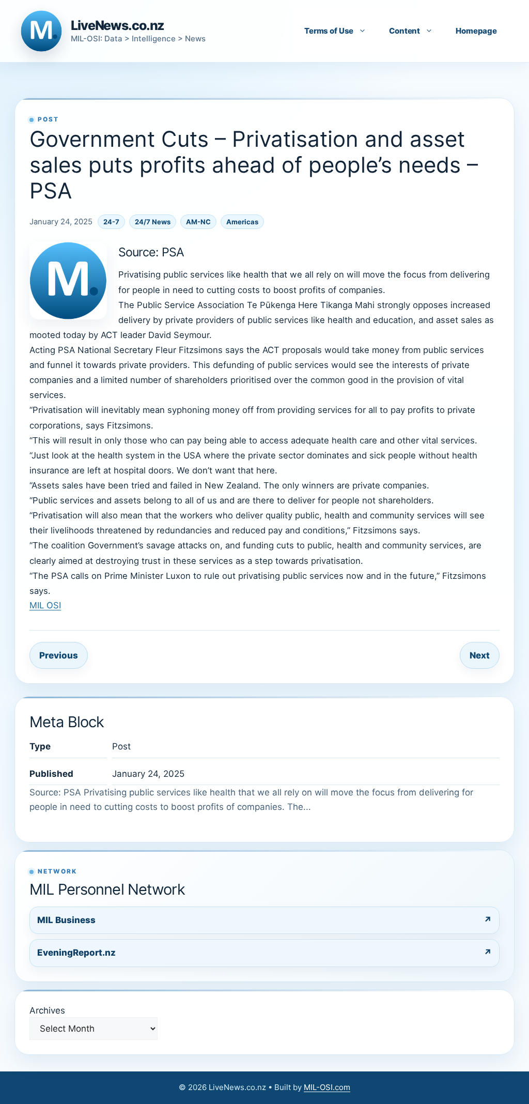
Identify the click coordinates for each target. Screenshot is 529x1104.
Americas (242, 222)
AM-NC (198, 222)
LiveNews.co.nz (117, 25)
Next (480, 655)
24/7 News (152, 222)
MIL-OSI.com (327, 1087)
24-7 (111, 222)
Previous (58, 655)
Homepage (476, 31)
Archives (47, 1010)
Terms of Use (328, 31)
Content (404, 31)
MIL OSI (45, 605)
